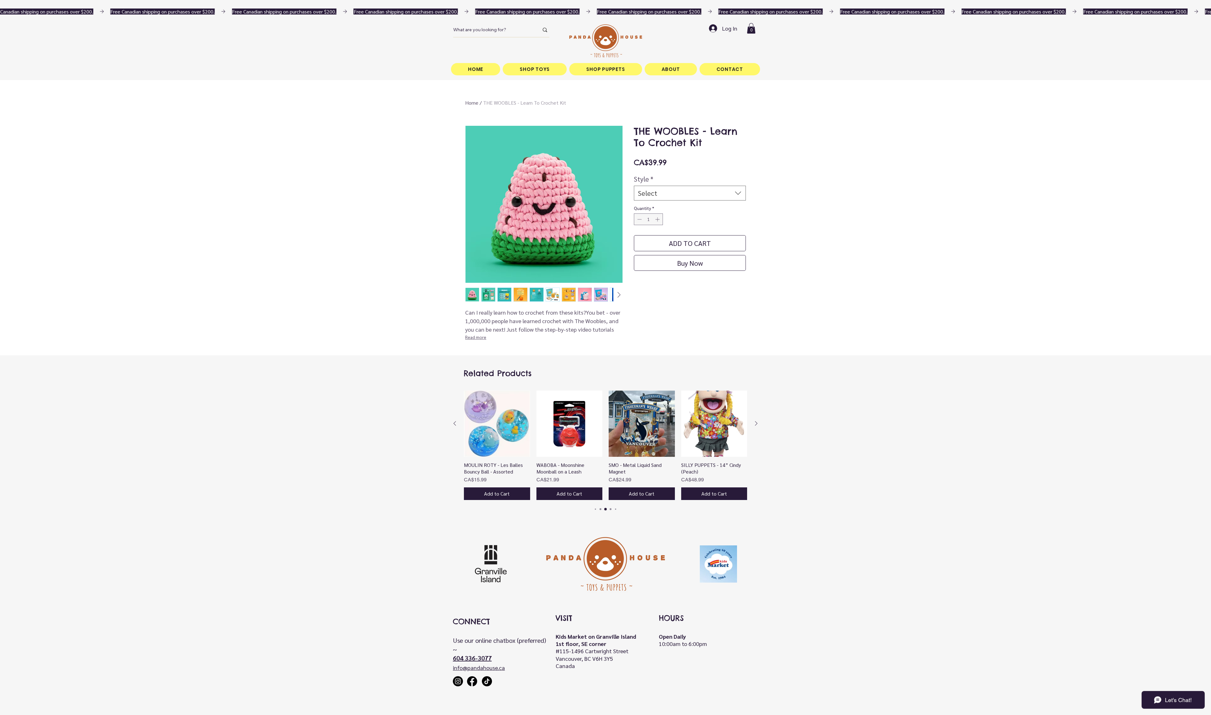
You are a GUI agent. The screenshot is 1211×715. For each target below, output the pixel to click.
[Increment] (658, 219)
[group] (605, 445)
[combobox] (690, 193)
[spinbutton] (648, 219)
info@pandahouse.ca (479, 667)
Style (643, 178)
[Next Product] (756, 423)
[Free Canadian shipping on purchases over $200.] (605, 12)
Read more (475, 337)
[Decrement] (639, 219)
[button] (751, 28)
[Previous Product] (455, 423)
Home (471, 102)
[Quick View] (497, 424)
